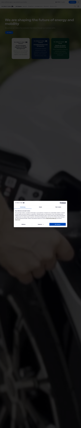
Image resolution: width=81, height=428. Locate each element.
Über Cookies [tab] (58, 206)
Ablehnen (23, 224)
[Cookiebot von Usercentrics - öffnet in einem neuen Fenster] (61, 203)
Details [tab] (40, 206)
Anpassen (40, 224)
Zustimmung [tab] (22, 206)
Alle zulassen (57, 224)
